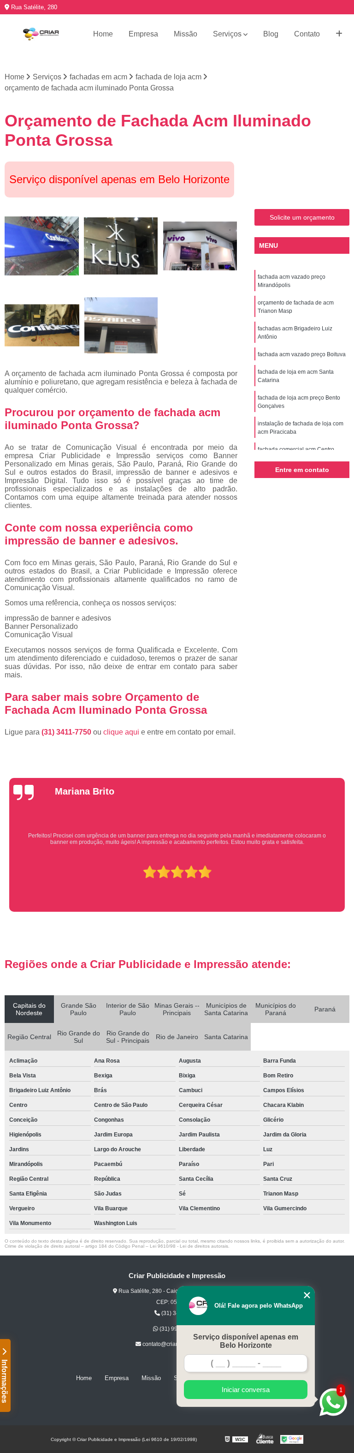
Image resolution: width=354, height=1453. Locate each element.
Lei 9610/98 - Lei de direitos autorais (189, 1246)
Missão (185, 34)
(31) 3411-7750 (67, 732)
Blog (270, 34)
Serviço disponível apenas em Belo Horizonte (245, 1341)
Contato (307, 34)
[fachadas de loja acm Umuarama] (42, 246)
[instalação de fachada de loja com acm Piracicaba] (121, 325)
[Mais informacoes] (339, 34)
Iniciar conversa (246, 1389)
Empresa (143, 34)
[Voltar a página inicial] (41, 34)
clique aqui (121, 732)
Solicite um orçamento (302, 217)
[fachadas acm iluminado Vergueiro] (42, 325)
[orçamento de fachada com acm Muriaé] (121, 246)
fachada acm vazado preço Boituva (302, 354)
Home (103, 34)
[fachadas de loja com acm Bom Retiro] (200, 246)
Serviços (227, 34)
